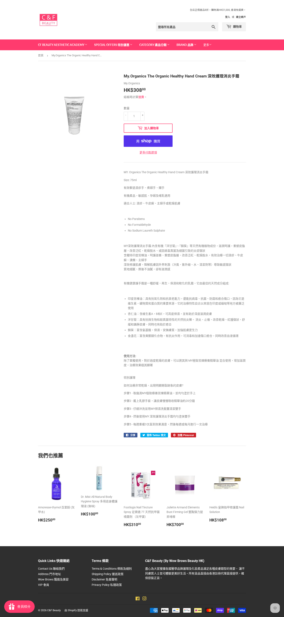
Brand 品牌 (185, 45)
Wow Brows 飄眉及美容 (53, 579)
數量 (127, 108)
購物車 (237, 26)
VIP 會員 (43, 584)
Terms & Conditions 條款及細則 (112, 568)
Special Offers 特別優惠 (112, 45)
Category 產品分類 (153, 45)
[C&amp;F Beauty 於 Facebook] (137, 599)
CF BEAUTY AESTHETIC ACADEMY (61, 45)
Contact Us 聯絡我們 (51, 568)
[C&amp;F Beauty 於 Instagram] (144, 599)
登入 (227, 17)
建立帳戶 (241, 17)
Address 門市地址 (49, 574)
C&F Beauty (54, 610)
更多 (206, 45)
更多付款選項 (148, 152)
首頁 (40, 55)
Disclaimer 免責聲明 (104, 579)
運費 (141, 97)
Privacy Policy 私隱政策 (107, 584)
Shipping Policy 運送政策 (107, 574)
